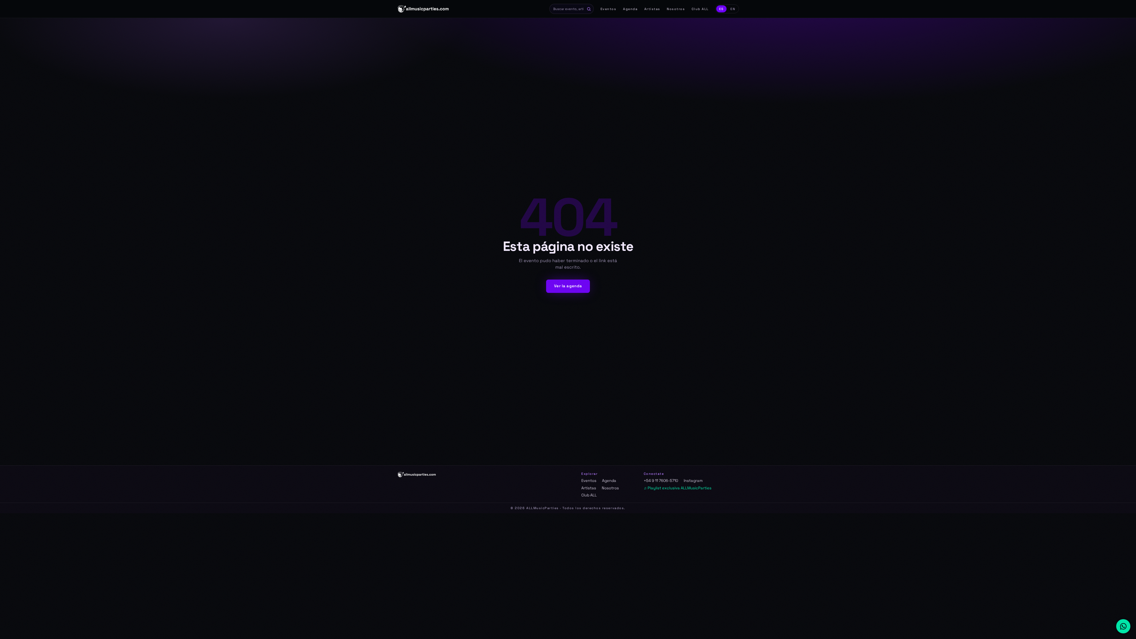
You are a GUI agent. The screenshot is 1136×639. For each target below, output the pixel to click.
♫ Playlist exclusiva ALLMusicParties (677, 487)
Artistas (652, 9)
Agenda (630, 9)
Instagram (693, 480)
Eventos (609, 9)
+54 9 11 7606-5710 (661, 480)
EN (732, 9)
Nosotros (676, 9)
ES (721, 9)
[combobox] (571, 9)
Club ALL (700, 9)
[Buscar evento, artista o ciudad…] (589, 9)
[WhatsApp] (1123, 626)
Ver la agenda (568, 285)
